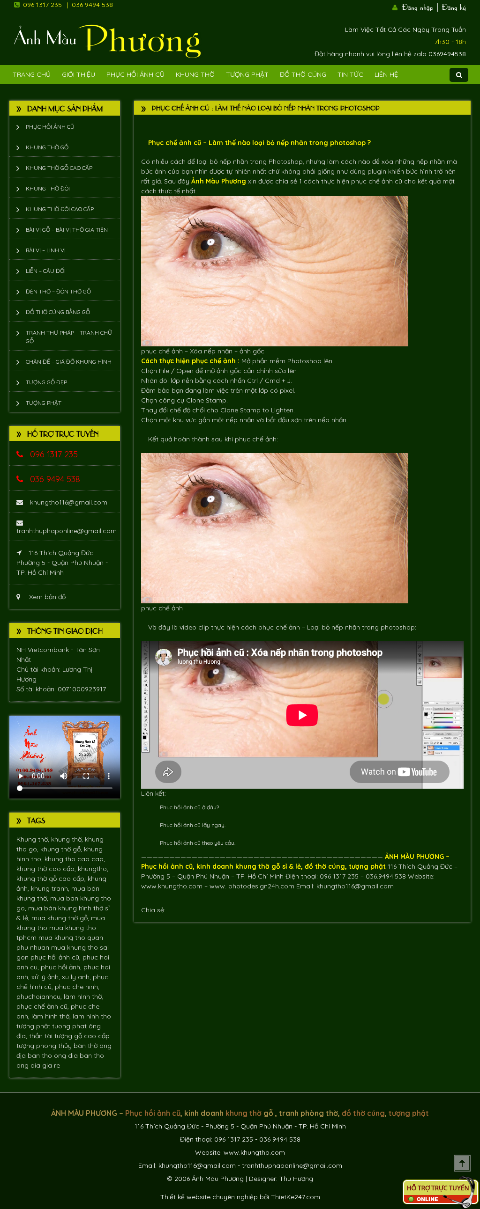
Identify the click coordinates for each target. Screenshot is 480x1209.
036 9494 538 (92, 4)
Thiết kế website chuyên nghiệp (209, 1197)
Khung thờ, (33, 839)
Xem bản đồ (46, 597)
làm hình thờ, (83, 996)
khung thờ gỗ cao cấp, (52, 878)
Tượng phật (247, 74)
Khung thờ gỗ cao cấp (59, 167)
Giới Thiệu (78, 74)
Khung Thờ (195, 74)
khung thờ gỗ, (62, 849)
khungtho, (93, 869)
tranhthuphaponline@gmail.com (66, 531)
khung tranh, (51, 888)
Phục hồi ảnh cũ (135, 74)
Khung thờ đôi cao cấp (60, 208)
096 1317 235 (42, 4)
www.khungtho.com (171, 886)
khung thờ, (68, 839)
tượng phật (34, 1026)
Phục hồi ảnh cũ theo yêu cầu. (197, 842)
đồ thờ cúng (325, 866)
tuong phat (70, 1026)
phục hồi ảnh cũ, (56, 957)
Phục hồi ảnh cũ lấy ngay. (192, 824)
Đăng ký (454, 6)
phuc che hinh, (77, 986)
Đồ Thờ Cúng (303, 74)
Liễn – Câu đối (46, 270)
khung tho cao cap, (75, 859)
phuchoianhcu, (40, 996)
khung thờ (252, 866)
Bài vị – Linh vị (46, 250)
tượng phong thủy (45, 1045)
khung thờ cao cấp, (47, 869)
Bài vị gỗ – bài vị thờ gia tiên (67, 229)
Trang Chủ (32, 74)
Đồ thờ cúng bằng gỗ (58, 311)
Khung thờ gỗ (47, 147)
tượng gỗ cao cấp (82, 1036)
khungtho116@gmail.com (68, 502)
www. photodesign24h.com (252, 886)
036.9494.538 (386, 876)
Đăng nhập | (421, 6)
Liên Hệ (386, 74)
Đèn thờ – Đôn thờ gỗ (58, 291)
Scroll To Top (462, 1163)
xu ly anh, (77, 977)
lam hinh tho (92, 1016)
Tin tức (350, 74)
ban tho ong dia (54, 1055)
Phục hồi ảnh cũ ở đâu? (189, 807)
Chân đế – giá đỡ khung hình (69, 361)
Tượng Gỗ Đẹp (46, 382)
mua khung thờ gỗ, (61, 918)
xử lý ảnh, (46, 977)
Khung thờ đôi (48, 188)
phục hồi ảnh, (62, 967)
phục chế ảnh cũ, (43, 1006)
